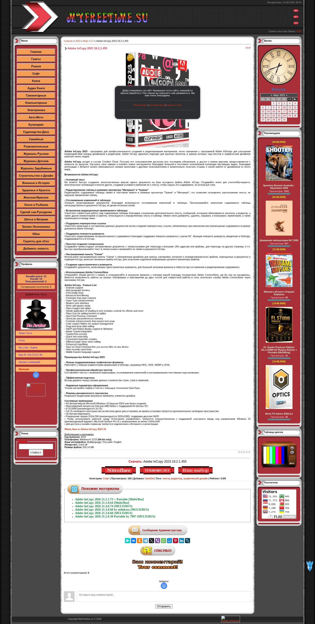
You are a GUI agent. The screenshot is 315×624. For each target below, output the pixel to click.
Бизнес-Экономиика (36, 226)
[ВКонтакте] (133, 540)
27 (263, 119)
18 (289, 111)
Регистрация (140, 105)
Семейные (36, 139)
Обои (36, 234)
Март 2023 (279, 95)
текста (166, 478)
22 (273, 115)
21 (268, 115)
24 (284, 115)
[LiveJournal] (187, 540)
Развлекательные (36, 146)
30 (279, 119)
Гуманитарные (36, 95)
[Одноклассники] (139, 540)
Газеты (36, 59)
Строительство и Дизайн (36, 175)
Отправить (164, 606)
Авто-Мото (36, 117)
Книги (36, 81)
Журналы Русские (36, 153)
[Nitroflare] (119, 473)
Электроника (36, 110)
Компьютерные (36, 102)
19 (295, 111)
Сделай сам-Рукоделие (36, 212)
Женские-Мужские (36, 197)
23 (279, 115)
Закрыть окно (174, 105)
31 (284, 119)
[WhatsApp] (163, 540)
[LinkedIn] (181, 540)
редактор (176, 478)
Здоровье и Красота (36, 190)
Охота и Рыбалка (36, 204)
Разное (36, 66)
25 (289, 115)
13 (263, 111)
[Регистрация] (296, 18)
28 (268, 119)
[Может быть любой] (196, 473)
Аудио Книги (36, 88)
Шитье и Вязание (36, 219)
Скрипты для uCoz (36, 241)
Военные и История (36, 183)
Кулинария (36, 124)
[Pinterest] (175, 540)
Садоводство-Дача (36, 132)
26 (295, 115)
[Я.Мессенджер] (127, 540)
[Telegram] (145, 540)
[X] (151, 540)
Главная (36, 51)
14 (268, 111)
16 (279, 111)
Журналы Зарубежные (36, 168)
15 (273, 111)
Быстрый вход (157, 105)
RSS (299, 31)
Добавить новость (36, 248)
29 (273, 119)
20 (263, 115)
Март (85, 41)
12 (295, 107)
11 (290, 107)
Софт (36, 73)
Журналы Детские (36, 161)
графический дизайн (195, 478)
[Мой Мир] (169, 540)
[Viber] (157, 540)
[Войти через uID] (36, 375)
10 (284, 107)
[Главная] (296, 11)
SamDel (149, 478)
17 (92, 41)
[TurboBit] (157, 473)
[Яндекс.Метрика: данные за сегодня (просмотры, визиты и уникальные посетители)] (230, 619)
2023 (77, 41)
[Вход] (296, 24)
